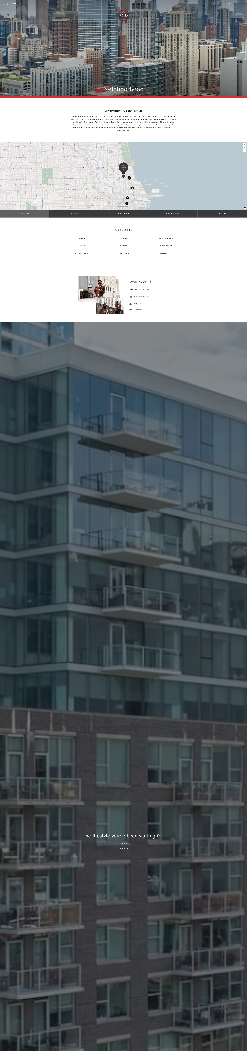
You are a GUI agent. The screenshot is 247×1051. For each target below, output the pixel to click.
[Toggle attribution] (245, 208)
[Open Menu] (241, 4)
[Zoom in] (244, 144)
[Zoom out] (244, 147)
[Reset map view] (244, 150)
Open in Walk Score (135, 309)
